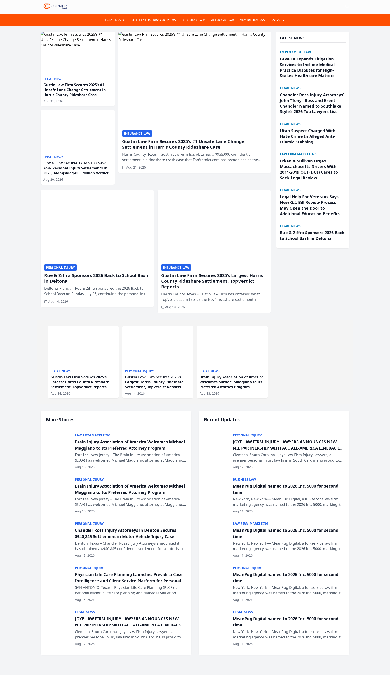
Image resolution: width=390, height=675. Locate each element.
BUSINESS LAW (193, 20)
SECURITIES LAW (252, 20)
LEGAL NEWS (114, 20)
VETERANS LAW (222, 20)
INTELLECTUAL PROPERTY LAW (153, 20)
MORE (276, 20)
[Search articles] (347, 6)
